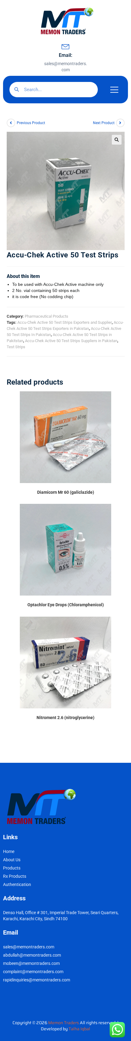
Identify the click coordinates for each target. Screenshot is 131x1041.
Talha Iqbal (79, 1028)
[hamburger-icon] (113, 90)
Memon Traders (64, 1022)
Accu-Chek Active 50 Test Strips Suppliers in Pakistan (71, 340)
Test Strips (16, 347)
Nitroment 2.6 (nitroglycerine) (65, 717)
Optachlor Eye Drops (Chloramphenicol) (65, 604)
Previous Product (31, 123)
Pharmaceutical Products (46, 316)
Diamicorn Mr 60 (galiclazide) (65, 492)
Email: (65, 55)
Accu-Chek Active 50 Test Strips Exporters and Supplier (64, 322)
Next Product (104, 123)
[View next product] (120, 123)
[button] (117, 140)
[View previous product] (11, 123)
